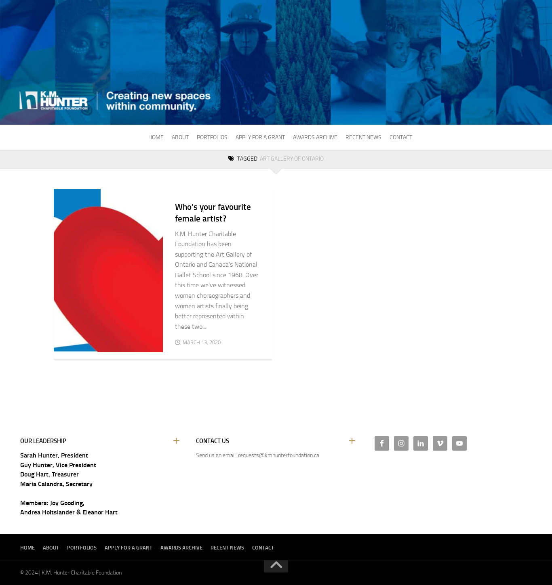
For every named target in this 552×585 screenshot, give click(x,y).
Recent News (363, 137)
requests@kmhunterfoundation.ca (278, 455)
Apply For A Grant (260, 137)
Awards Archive (315, 137)
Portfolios (212, 137)
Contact (401, 137)
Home (156, 137)
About (180, 137)
